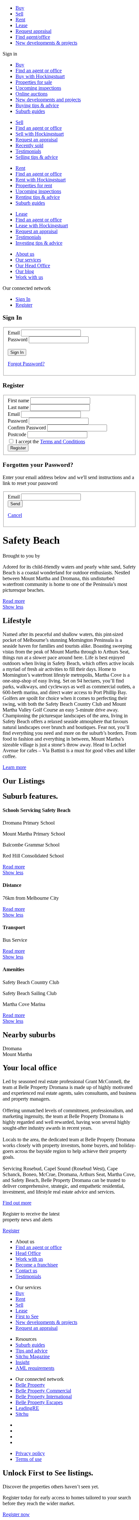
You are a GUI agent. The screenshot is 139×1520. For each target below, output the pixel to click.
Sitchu (22, 1414)
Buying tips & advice (37, 105)
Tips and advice (32, 1350)
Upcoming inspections (38, 88)
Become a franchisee (37, 1265)
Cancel (15, 515)
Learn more (14, 767)
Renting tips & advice (38, 197)
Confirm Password (27, 427)
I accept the (50, 441)
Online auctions (32, 94)
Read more (14, 601)
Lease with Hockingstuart (42, 225)
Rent (20, 19)
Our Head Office (33, 265)
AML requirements (35, 1368)
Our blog (25, 271)
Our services (28, 259)
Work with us (29, 277)
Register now (16, 1514)
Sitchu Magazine (33, 1356)
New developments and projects (48, 99)
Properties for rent (34, 185)
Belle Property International (44, 1396)
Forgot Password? (26, 363)
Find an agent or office (39, 70)
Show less (13, 607)
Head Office (28, 1253)
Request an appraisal (37, 139)
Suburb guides (30, 111)
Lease (21, 25)
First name (18, 400)
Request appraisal (33, 31)
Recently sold (29, 145)
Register (11, 1230)
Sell (19, 13)
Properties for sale (34, 82)
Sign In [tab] (23, 299)
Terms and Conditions (62, 441)
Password (17, 339)
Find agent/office (33, 37)
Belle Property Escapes (39, 1402)
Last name (18, 407)
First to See (27, 1316)
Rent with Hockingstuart (41, 179)
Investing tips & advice (39, 243)
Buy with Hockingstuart (40, 76)
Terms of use (29, 1459)
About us (25, 254)
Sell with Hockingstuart (40, 134)
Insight (22, 1362)
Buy (20, 8)
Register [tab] (24, 305)
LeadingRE (27, 1408)
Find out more (17, 1203)
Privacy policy (30, 1453)
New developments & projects (46, 43)
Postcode (17, 434)
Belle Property (30, 1385)
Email (14, 332)
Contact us (26, 1270)
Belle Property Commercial (43, 1390)
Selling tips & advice (37, 157)
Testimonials (28, 151)
